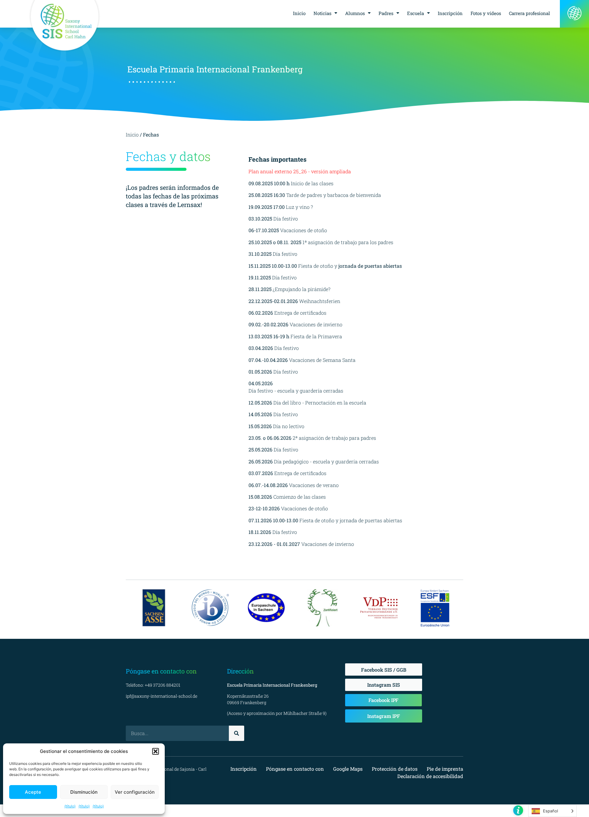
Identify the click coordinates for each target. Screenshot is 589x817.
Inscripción (450, 13)
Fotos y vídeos (486, 13)
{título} (69, 806)
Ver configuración (135, 792)
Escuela (415, 13)
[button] (155, 751)
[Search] (236, 733)
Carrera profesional (529, 13)
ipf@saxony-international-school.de (161, 696)
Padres (386, 13)
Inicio (299, 13)
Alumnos (355, 13)
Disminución (84, 792)
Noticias (322, 13)
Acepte (33, 792)
